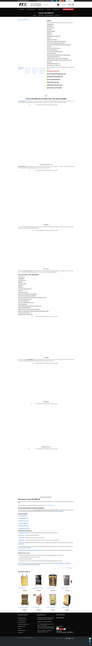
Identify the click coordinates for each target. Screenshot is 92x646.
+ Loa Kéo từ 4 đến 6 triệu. (23, 520)
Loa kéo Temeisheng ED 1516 (24, 607)
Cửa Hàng (48, 9)
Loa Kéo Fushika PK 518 (51, 607)
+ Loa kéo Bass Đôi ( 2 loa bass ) (24, 546)
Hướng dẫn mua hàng (55, 9)
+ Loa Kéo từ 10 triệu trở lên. (24, 528)
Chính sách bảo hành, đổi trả (23, 624)
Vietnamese (69, 0)
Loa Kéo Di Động (21, 9)
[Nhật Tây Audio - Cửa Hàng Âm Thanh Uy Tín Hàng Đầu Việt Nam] (23, 4)
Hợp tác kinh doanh (21, 630)
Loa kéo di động (41, 15)
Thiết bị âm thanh (40, 9)
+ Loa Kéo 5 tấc (21, 542)
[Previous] (20, 42)
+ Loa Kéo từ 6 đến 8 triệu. (23, 523)
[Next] (43, 42)
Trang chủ (34, 15)
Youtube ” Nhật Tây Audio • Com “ (48, 505)
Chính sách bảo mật (21, 626)
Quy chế (19, 628)
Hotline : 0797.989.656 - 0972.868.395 (44, 630)
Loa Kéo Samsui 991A (65, 607)
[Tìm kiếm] (58, 5)
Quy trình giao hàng (21, 622)
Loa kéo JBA (57, 15)
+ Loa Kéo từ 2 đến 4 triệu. (23, 518)
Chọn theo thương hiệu (49, 15)
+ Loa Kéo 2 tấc (21, 535)
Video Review (20, 632)
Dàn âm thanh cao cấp (31, 9)
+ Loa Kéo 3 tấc (21, 537)
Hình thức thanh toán (22, 620)
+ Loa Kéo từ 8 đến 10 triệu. (23, 525)
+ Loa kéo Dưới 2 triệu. (22, 515)
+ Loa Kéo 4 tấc (21, 540)
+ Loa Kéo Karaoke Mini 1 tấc (24, 532)
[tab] (46, 96)
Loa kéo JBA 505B (36, 607)
